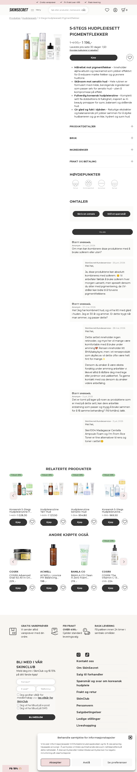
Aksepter (55, 762)
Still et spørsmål (116, 214)
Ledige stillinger (88, 718)
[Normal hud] (101, 185)
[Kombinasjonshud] (88, 185)
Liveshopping (86, 725)
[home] (18, 10)
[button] (130, 737)
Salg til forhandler (90, 674)
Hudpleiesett (29, 18)
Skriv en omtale (86, 214)
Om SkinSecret (87, 667)
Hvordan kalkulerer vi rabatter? (84, 50)
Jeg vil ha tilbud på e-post (35, 705)
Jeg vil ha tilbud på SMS (33, 708)
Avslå (86, 762)
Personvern (85, 705)
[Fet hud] (76, 185)
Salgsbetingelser (89, 712)
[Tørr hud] (114, 185)
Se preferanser (117, 762)
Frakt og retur (87, 692)
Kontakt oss (85, 661)
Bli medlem (36, 717)
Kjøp (93, 57)
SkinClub (83, 698)
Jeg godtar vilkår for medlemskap (30, 696)
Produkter (15, 18)
